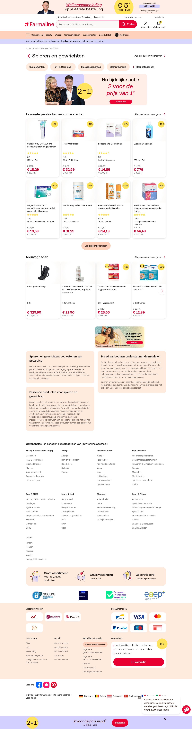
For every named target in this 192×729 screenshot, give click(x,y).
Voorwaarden (52, 104)
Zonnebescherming (35, 476)
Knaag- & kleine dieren (36, 559)
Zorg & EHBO (105, 35)
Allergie (64, 456)
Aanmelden (140, 662)
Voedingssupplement (104, 346)
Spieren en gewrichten (71, 515)
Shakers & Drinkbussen (142, 524)
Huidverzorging (33, 480)
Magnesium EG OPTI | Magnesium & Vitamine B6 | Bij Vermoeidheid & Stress (41, 208)
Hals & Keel (66, 464)
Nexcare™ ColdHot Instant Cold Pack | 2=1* (147, 288)
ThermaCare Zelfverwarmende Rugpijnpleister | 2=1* (112, 288)
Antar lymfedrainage (36, 286)
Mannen (29, 468)
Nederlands (159, 17)
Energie (64, 472)
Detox (99, 503)
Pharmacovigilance (34, 655)
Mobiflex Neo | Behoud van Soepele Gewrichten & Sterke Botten (147, 208)
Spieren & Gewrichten (142, 480)
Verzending (31, 651)
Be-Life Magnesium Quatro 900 (77, 205)
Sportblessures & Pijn (142, 503)
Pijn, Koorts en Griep (106, 464)
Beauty (49, 35)
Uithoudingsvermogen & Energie (146, 507)
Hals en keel (102, 460)
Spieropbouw (138, 511)
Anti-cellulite (103, 499)
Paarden (30, 551)
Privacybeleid (89, 667)
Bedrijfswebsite (61, 647)
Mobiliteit (30, 520)
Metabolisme (103, 511)
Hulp (28, 647)
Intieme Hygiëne (33, 464)
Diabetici (65, 468)
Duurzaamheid (61, 651)
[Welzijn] (29, 56)
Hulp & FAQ (128, 17)
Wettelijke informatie (92, 672)
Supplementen (89, 35)
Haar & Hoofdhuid (34, 460)
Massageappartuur (91, 67)
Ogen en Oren (103, 484)
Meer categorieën (145, 67)
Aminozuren (137, 499)
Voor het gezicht (33, 472)
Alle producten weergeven (148, 56)
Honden (29, 547)
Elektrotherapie (118, 67)
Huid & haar (102, 476)
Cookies (86, 663)
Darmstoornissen (104, 480)
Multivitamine (138, 476)
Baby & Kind (67, 499)
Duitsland (88, 696)
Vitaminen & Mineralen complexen (148, 464)
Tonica (135, 484)
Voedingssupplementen (142, 456)
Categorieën (37, 35)
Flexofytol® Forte (70, 144)
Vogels (29, 555)
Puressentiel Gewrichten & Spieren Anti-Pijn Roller (110, 206)
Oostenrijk (117, 696)
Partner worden (61, 659)
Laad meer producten (96, 246)
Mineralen (136, 472)
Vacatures (59, 655)
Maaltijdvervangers (105, 520)
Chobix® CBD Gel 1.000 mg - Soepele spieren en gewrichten (41, 145)
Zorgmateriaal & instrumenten (40, 515)
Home (28, 48)
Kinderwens (66, 503)
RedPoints (124, 35)
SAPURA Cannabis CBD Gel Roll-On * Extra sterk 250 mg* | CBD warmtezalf (77, 289)
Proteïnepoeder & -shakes (144, 515)
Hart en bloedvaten (70, 460)
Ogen (63, 528)
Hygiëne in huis (33, 507)
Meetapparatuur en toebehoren (40, 499)
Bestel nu (120, 722)
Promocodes (99, 17)
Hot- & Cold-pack (63, 67)
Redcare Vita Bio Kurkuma (110, 144)
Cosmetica (31, 456)
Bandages (30, 503)
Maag (99, 468)
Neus (99, 472)
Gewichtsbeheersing (106, 507)
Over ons (137, 17)
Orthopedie (31, 524)
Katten (29, 543)
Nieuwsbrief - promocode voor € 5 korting (74, 17)
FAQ (28, 643)
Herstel (135, 520)
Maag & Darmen (68, 507)
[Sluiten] (165, 719)
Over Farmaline (61, 643)
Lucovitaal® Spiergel (143, 144)
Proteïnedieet (103, 515)
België (103, 696)
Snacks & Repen (139, 528)
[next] (162, 291)
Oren (63, 524)
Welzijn (58, 35)
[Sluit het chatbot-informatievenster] (139, 697)
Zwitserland (134, 696)
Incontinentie (32, 511)
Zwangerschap (68, 511)
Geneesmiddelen (72, 35)
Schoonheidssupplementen (144, 460)
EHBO (28, 528)
